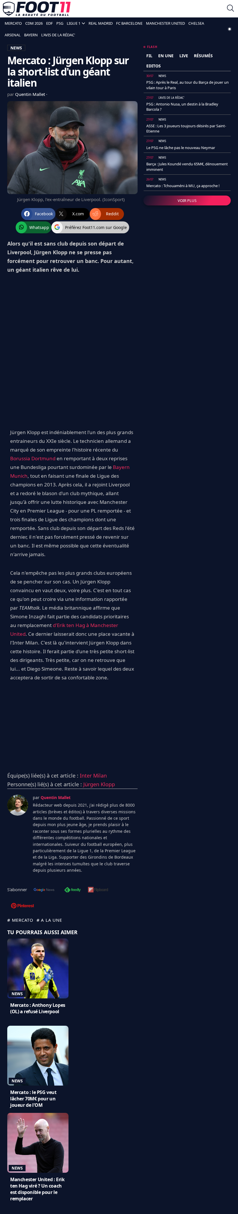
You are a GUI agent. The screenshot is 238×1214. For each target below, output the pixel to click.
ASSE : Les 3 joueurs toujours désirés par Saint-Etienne (186, 128)
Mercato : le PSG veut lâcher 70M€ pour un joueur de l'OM (33, 1098)
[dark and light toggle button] (230, 29)
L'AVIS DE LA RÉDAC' (58, 35)
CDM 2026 (34, 23)
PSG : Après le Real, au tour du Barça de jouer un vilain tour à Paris (187, 85)
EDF (49, 23)
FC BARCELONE (129, 23)
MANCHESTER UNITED (165, 23)
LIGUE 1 (73, 23)
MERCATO (13, 23)
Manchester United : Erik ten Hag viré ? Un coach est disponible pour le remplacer (37, 1189)
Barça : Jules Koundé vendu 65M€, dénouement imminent (187, 166)
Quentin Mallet (30, 94)
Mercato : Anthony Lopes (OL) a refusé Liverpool (37, 1008)
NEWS (16, 48)
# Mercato (20, 920)
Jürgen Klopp (99, 784)
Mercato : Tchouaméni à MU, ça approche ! (183, 185)
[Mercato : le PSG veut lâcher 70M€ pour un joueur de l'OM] (37, 1056)
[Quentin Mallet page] (17, 805)
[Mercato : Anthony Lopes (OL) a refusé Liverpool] (37, 968)
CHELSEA (196, 23)
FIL (149, 55)
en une (166, 55)
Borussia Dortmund (32, 458)
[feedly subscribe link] (72, 890)
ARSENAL (13, 35)
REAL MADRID (101, 23)
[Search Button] (230, 8)
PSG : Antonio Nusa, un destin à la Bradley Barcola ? (182, 106)
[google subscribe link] (44, 890)
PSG (59, 23)
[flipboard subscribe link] (98, 890)
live (183, 55)
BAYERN (31, 35)
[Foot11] (37, 8)
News (17, 993)
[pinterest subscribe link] (22, 906)
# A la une (49, 920)
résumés (203, 55)
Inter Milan (93, 775)
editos (153, 66)
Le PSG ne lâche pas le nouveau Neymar (180, 147)
